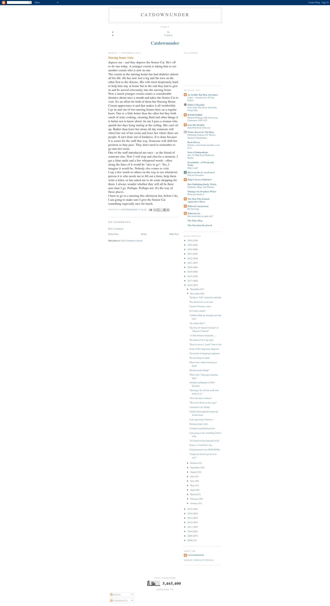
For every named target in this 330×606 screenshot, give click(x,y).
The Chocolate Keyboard (200, 225)
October (194, 462)
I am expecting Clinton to (201, 419)
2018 (190, 276)
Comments (120, 600)
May (192, 485)
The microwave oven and (201, 301)
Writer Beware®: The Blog (201, 132)
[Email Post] (150, 210)
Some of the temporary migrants (204, 348)
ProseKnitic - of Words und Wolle (201, 164)
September (195, 467)
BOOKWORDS (195, 114)
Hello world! (193, 167)
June (192, 480)
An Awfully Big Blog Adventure (203, 94)
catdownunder (195, 555)
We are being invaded (199, 357)
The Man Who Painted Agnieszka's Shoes (198, 200)
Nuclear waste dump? (199, 370)
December (195, 289)
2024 (190, 249)
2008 (190, 540)
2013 (190, 517)
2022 (190, 258)
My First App (193, 208)
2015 (190, 508)
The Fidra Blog (195, 220)
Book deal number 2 (196, 194)
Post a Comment (115, 228)
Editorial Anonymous (198, 206)
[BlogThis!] (158, 210)
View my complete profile (199, 560)
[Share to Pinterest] (168, 210)
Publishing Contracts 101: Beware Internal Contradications (201, 136)
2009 (190, 535)
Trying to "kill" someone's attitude (205, 297)
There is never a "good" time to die (205, 344)
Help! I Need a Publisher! (200, 179)
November (195, 293)
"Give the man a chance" (200, 398)
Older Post (174, 234)
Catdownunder (165, 14)
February (194, 498)
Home (144, 234)
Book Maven (194, 142)
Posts (116, 594)
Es (168, 32)
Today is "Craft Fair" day (200, 445)
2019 (190, 271)
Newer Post (113, 234)
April (193, 489)
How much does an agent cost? (200, 216)
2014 (190, 513)
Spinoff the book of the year (199, 127)
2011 (190, 526)
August (193, 471)
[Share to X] (161, 210)
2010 (190, 531)
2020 (190, 267)
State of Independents (198, 152)
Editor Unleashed (196, 104)
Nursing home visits (198, 423)
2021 (190, 262)
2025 (190, 244)
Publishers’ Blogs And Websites (201, 187)
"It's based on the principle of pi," (204, 440)
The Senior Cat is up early (201, 339)
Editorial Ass (194, 213)
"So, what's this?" (197, 323)
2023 (190, 253)
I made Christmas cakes (200, 306)
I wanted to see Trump (199, 407)
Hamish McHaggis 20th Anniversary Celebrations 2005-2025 (203, 119)
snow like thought (196, 124)
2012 (190, 522)
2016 (190, 285)
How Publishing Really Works (202, 184)
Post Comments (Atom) (131, 240)
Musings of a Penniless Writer (202, 191)
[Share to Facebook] (164, 210)
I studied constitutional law (202, 428)
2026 (190, 240)
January (194, 503)
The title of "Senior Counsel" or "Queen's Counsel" (204, 329)
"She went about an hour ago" (203, 402)
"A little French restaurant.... (202, 335)
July (192, 476)
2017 (190, 280)
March (193, 494)
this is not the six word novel (201, 172)
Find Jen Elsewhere (196, 175)
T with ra (168, 35)
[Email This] (155, 210)
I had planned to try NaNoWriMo (204, 449)
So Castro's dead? (197, 310)
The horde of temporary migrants (204, 353)
